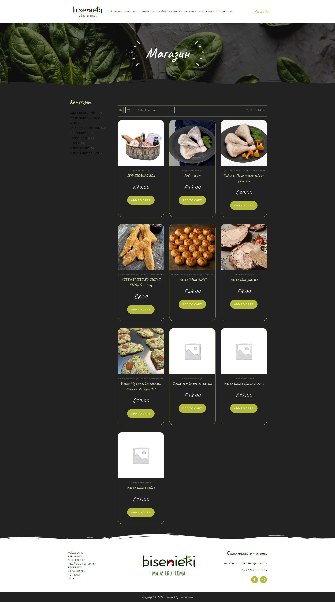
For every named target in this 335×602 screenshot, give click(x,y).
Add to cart (140, 200)
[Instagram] (263, 579)
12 (255, 110)
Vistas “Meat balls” (192, 279)
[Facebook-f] (254, 579)
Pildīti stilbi (192, 175)
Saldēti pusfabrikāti (85, 128)
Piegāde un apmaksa (169, 11)
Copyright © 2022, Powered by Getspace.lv (167, 597)
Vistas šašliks (79, 148)
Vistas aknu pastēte (244, 279)
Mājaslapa (115, 11)
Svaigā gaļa (78, 138)
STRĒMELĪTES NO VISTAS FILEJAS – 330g (141, 282)
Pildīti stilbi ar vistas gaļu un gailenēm (244, 178)
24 (259, 110)
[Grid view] (121, 110)
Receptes (190, 11)
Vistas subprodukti (84, 153)
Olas (73, 122)
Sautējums (78, 133)
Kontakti (222, 11)
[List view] (128, 110)
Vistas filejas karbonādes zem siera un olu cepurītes (141, 386)
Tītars (74, 143)
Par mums (131, 11)
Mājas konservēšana (85, 118)
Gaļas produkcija (83, 113)
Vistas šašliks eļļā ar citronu (192, 383)
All (265, 110)
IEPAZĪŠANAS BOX (141, 175)
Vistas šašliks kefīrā (141, 488)
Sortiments (146, 11)
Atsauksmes (206, 11)
